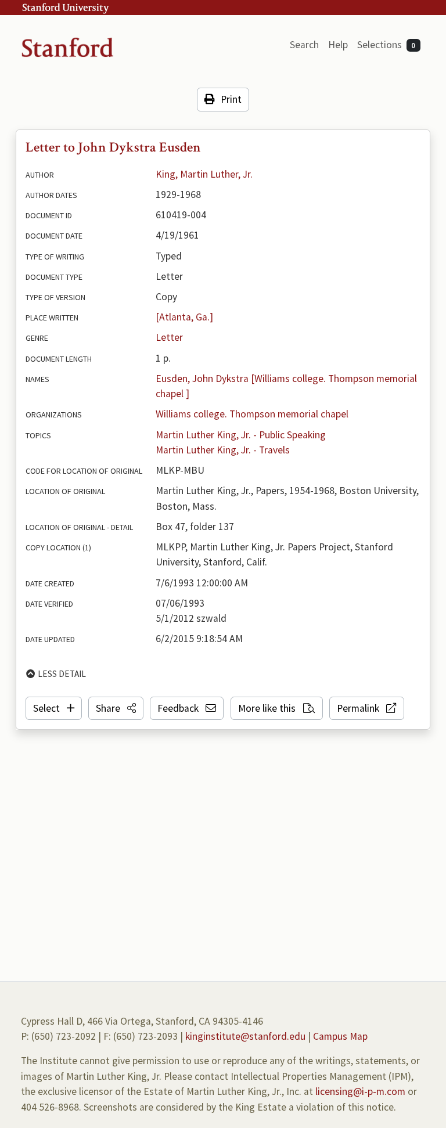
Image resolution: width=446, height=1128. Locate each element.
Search (304, 44)
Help (338, 44)
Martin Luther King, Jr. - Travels (223, 450)
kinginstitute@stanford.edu (245, 1036)
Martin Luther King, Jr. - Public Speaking (241, 434)
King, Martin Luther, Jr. (204, 174)
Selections (386, 44)
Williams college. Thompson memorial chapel (252, 414)
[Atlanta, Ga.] (184, 317)
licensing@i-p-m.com (360, 1091)
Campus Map (340, 1036)
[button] (115, 708)
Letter (169, 337)
